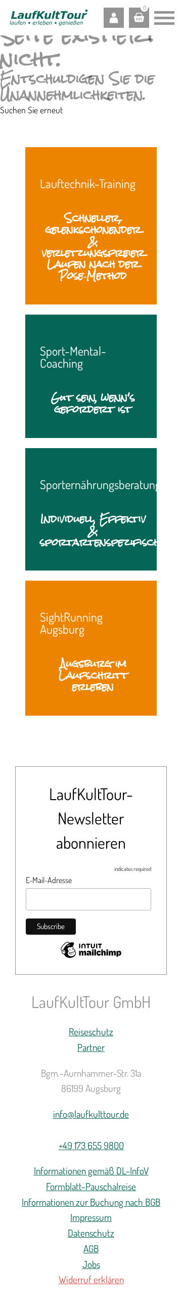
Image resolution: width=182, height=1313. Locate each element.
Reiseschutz (91, 1031)
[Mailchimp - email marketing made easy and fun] (91, 952)
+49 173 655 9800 (91, 1145)
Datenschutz (91, 1233)
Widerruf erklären (91, 1279)
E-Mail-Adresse (49, 880)
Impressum (91, 1217)
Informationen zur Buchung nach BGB (91, 1202)
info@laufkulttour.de (91, 1114)
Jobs (91, 1264)
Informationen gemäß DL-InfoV (91, 1170)
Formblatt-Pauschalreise (91, 1186)
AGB (91, 1248)
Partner (91, 1047)
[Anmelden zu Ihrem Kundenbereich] (114, 18)
